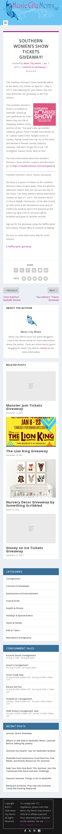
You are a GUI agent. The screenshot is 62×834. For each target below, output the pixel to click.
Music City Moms (32, 63)
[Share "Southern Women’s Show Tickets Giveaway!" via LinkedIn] (34, 270)
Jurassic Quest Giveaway (19, 733)
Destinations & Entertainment (22, 593)
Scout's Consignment (17, 665)
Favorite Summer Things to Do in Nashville (28, 778)
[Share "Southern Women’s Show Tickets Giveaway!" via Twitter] (22, 270)
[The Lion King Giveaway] (31, 432)
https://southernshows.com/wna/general (33, 165)
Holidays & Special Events (19, 615)
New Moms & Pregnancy (18, 637)
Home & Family (14, 622)
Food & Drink (13, 600)
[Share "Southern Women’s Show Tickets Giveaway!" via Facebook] (16, 270)
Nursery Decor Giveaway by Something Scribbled (30, 504)
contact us (45, 348)
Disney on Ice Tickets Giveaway (24, 549)
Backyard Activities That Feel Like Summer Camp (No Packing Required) (28, 787)
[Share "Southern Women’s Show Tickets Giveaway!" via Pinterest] (28, 270)
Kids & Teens (13, 630)
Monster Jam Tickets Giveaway (24, 407)
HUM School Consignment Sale (22, 711)
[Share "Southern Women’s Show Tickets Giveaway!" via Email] (40, 270)
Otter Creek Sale (14, 674)
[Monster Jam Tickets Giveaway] (31, 386)
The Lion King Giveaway (27, 451)
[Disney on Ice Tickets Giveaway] (31, 528)
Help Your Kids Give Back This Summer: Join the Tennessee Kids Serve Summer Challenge (31, 769)
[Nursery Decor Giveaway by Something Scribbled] (31, 478)
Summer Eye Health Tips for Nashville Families (30, 750)
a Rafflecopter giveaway (18, 246)
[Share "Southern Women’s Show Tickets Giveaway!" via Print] (46, 270)
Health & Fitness (14, 608)
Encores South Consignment (21, 655)
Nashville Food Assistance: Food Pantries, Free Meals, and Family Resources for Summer (30, 759)
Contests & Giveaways (34, 66)
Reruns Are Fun (14, 686)
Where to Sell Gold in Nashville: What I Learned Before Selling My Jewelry (30, 742)
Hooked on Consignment (19, 698)
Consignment (13, 578)
